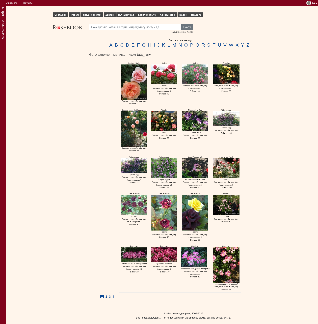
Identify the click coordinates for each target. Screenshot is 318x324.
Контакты (27, 3)
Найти (187, 27)
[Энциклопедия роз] (2, 22)
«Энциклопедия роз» (178, 313)
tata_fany (144, 54)
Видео (183, 15)
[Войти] (308, 3)
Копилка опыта (147, 15)
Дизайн (110, 15)
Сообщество (167, 15)
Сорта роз (60, 15)
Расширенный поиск (182, 32)
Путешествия (126, 15)
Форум (75, 15)
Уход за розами (92, 15)
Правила (196, 15)
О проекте (11, 3)
